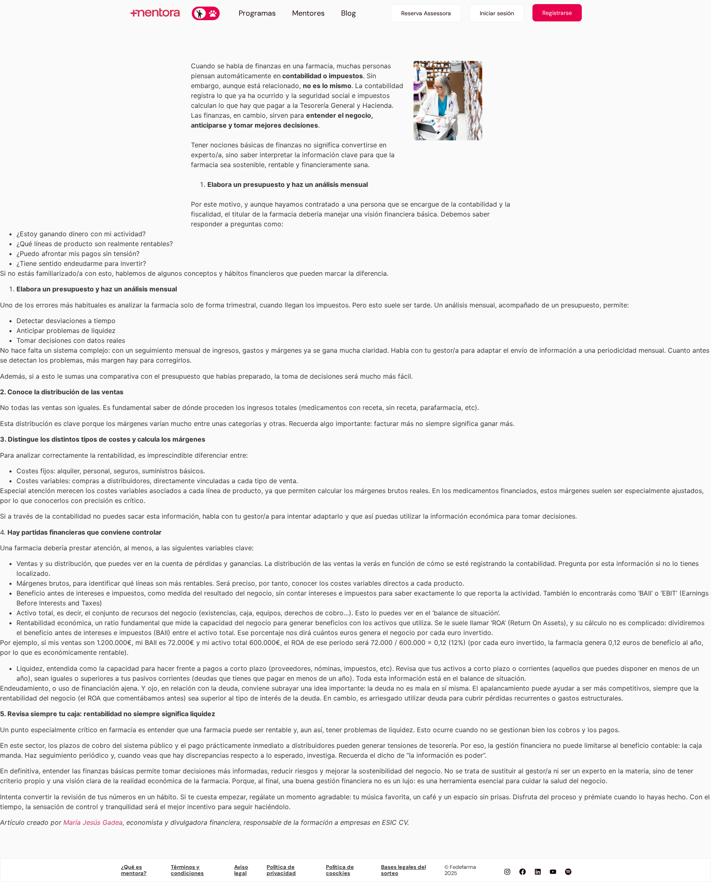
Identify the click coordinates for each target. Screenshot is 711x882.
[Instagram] (507, 871)
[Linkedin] (537, 871)
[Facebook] (522, 871)
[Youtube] (553, 871)
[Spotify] (568, 871)
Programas (257, 13)
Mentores (308, 13)
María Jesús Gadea (93, 822)
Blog (348, 13)
